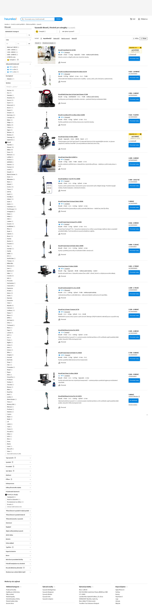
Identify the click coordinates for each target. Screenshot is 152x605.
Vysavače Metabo (47, 594)
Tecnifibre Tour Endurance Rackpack (89, 603)
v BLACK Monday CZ (134, 396)
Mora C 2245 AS (83, 590)
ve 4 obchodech (133, 95)
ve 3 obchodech (133, 311)
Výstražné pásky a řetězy (13, 599)
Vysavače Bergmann (48, 592)
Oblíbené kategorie (12, 587)
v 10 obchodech (133, 290)
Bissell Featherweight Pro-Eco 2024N (69, 288)
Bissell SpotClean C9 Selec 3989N (67, 137)
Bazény (117, 594)
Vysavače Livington (48, 599)
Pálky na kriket (10, 594)
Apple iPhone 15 (119, 590)
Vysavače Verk (46, 597)
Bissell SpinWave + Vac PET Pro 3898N (69, 179)
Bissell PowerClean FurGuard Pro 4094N (70, 222)
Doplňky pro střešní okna (13, 592)
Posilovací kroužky (11, 590)
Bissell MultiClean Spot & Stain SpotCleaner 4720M (73, 94)
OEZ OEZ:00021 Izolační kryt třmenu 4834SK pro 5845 (93, 592)
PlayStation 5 (119, 597)
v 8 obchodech (133, 376)
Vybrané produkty (85, 587)
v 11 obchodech (133, 182)
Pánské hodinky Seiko (12, 601)
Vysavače (39, 24)
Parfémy (117, 592)
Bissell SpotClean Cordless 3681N (68, 373)
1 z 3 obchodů (132, 141)
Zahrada (117, 601)
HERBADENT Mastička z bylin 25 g (88, 599)
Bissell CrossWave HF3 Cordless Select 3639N (71, 115)
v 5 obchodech (133, 247)
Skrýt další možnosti (12, 454)
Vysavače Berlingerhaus (49, 590)
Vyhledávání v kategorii (12, 32)
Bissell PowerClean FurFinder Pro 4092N (70, 353)
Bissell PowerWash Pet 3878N (67, 50)
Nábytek (117, 603)
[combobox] (37, 19)
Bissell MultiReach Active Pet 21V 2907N (70, 396)
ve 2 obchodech (133, 74)
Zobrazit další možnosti (13, 507)
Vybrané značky (48, 587)
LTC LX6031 (82, 594)
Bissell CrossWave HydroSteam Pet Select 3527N (72, 72)
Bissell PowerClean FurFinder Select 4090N (70, 246)
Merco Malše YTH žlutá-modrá (87, 601)
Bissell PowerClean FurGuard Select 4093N (70, 201)
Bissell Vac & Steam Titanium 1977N (68, 309)
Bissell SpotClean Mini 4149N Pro (67, 157)
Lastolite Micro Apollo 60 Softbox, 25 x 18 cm (91, 597)
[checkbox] (6, 47)
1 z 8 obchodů (132, 54)
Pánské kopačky (10, 597)
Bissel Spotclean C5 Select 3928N (68, 266)
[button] (16, 35)
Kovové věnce (10, 603)
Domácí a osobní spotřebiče (18, 24)
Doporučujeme (120, 587)
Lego (116, 599)
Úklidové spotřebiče (30, 24)
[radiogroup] (18, 69)
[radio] (6, 67)
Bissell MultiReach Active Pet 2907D (68, 330)
